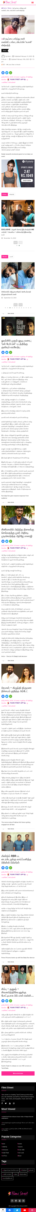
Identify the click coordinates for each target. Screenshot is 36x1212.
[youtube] (25, 1210)
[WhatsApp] (10, 72)
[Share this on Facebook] (3, 72)
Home (5, 8)
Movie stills (20, 1150)
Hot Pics (4, 1156)
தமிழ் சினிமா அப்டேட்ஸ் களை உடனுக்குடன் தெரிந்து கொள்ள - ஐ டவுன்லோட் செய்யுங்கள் (17, 79)
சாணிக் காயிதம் (6, 1174)
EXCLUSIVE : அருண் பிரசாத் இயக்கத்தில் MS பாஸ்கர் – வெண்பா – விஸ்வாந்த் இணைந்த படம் (17, 232)
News (9, 8)
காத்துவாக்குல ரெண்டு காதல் (10, 1170)
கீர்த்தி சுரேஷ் (22, 1174)
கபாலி (11, 256)
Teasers (20, 1147)
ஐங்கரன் (31, 1170)
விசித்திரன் (24, 1170)
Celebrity (4, 1147)
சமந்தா (15, 1174)
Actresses (5, 1150)
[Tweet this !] (6, 72)
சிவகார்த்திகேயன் (7, 1178)
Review (19, 1144)
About (19, 1156)
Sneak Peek (5, 1153)
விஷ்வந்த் (11, 194)
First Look (20, 1153)
